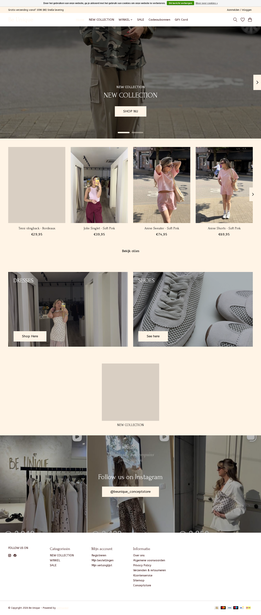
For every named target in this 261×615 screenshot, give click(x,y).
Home (80, 19)
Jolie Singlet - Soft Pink (99, 228)
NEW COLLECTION (101, 19)
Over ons (139, 555)
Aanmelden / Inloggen (239, 10)
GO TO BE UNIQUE (230, 111)
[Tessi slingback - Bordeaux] (36, 185)
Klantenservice (142, 575)
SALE (140, 19)
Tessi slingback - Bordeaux (37, 228)
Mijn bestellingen (102, 560)
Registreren (99, 555)
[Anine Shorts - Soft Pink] (224, 185)
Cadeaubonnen (159, 19)
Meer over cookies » (207, 3)
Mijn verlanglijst (102, 565)
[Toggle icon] (235, 19)
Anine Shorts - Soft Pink (224, 228)
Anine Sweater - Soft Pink (161, 228)
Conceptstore (142, 585)
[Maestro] (235, 608)
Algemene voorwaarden (149, 560)
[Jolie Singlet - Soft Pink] (99, 185)
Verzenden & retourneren (149, 570)
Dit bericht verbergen (180, 3)
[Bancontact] (242, 608)
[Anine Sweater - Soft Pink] (161, 185)
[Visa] (229, 608)
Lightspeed (62, 608)
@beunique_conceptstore (130, 492)
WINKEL (55, 560)
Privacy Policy (142, 565)
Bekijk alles (130, 251)
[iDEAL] (248, 608)
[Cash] (216, 608)
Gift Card (181, 19)
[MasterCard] (223, 608)
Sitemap (138, 580)
